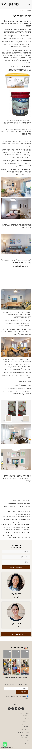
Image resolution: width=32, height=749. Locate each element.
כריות (28, 522)
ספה (9, 524)
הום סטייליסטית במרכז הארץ (23, 517)
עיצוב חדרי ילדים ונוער (9, 527)
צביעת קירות (9, 532)
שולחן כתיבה (18, 535)
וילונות (5, 517)
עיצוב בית (4, 524)
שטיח (4, 535)
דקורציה (13, 506)
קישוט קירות (26, 535)
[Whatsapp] (5, 744)
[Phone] (22, 708)
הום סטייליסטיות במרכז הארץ (23, 514)
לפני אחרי (21, 522)
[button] (29, 4)
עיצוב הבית (19, 527)
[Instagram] (16, 708)
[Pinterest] (12, 708)
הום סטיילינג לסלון (12, 511)
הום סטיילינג (26, 509)
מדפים (8, 522)
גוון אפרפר (27, 506)
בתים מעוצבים (12, 504)
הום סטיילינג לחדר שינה (24, 511)
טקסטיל (23, 519)
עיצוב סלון (17, 530)
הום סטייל (6, 506)
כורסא (17, 519)
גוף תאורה (20, 506)
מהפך (28, 524)
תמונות (27, 537)
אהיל (28, 504)
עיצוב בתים (27, 527)
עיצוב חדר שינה (26, 530)
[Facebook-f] (19, 708)
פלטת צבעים (17, 532)
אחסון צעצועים (21, 504)
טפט (28, 519)
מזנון (23, 524)
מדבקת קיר (14, 522)
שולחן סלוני (10, 535)
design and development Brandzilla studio (7, 747)
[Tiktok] (9, 708)
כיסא (12, 519)
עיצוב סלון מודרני (8, 530)
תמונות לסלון (12, 537)
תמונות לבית (20, 537)
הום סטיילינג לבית (17, 509)
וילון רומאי (12, 517)
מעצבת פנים (16, 524)
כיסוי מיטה (6, 519)
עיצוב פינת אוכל (26, 532)
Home (29, 11)
